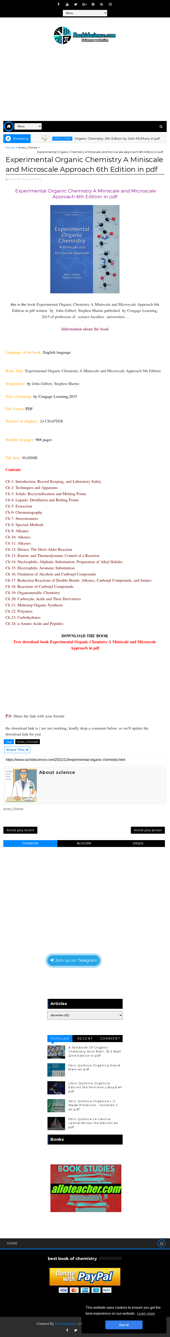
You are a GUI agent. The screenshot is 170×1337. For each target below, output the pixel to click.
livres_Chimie (48, 138)
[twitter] (75, 4)
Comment (110, 1039)
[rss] (101, 4)
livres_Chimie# (27, 741)
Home (10, 147)
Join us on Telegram (75, 960)
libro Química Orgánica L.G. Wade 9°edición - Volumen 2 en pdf (93, 1105)
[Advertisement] (84, 83)
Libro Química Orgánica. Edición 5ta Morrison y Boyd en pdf (95, 1087)
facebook (30, 843)
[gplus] (84, 4)
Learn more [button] (146, 1313)
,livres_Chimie (31, 179)
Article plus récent (20, 830)
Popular (60, 1039)
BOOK (102, 636)
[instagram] (110, 4)
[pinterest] (93, 4)
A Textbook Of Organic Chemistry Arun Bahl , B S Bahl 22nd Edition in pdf (94, 1051)
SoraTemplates (66, 1324)
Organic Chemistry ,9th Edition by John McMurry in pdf (102, 139)
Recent (85, 1039)
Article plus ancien (148, 830)
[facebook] (58, 4)
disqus (138, 843)
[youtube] (67, 4)
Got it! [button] (124, 1325)
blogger (84, 843)
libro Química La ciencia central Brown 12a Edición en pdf (93, 1123)
